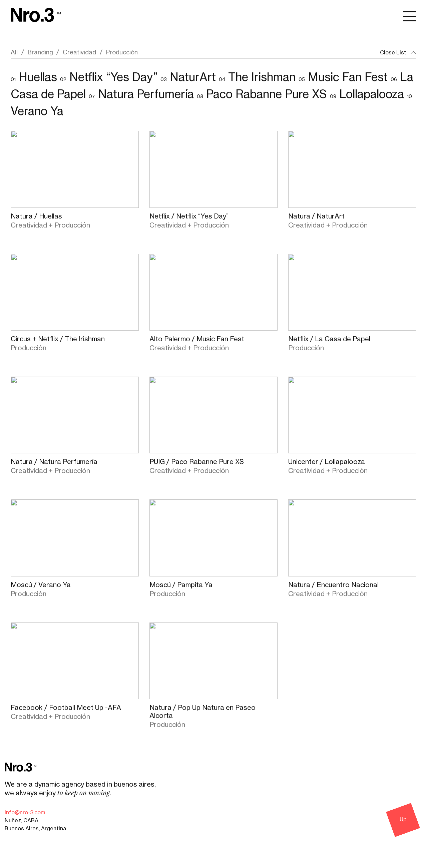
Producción (122, 52)
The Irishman (262, 77)
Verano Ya (37, 111)
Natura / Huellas (36, 216)
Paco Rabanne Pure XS (266, 94)
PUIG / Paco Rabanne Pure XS (196, 462)
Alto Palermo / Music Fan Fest (196, 339)
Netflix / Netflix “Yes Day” (189, 216)
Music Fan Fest (348, 77)
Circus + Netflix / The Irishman (58, 339)
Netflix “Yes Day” (113, 77)
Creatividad (79, 52)
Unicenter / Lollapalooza (326, 462)
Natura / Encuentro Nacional (333, 585)
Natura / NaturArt (316, 216)
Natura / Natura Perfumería (54, 462)
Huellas (38, 77)
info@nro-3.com (25, 812)
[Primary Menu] (409, 15)
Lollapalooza (371, 94)
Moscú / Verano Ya (41, 585)
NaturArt (193, 77)
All (14, 52)
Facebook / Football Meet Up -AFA (66, 708)
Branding (40, 52)
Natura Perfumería (146, 94)
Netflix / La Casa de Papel (329, 339)
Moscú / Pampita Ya (180, 585)
